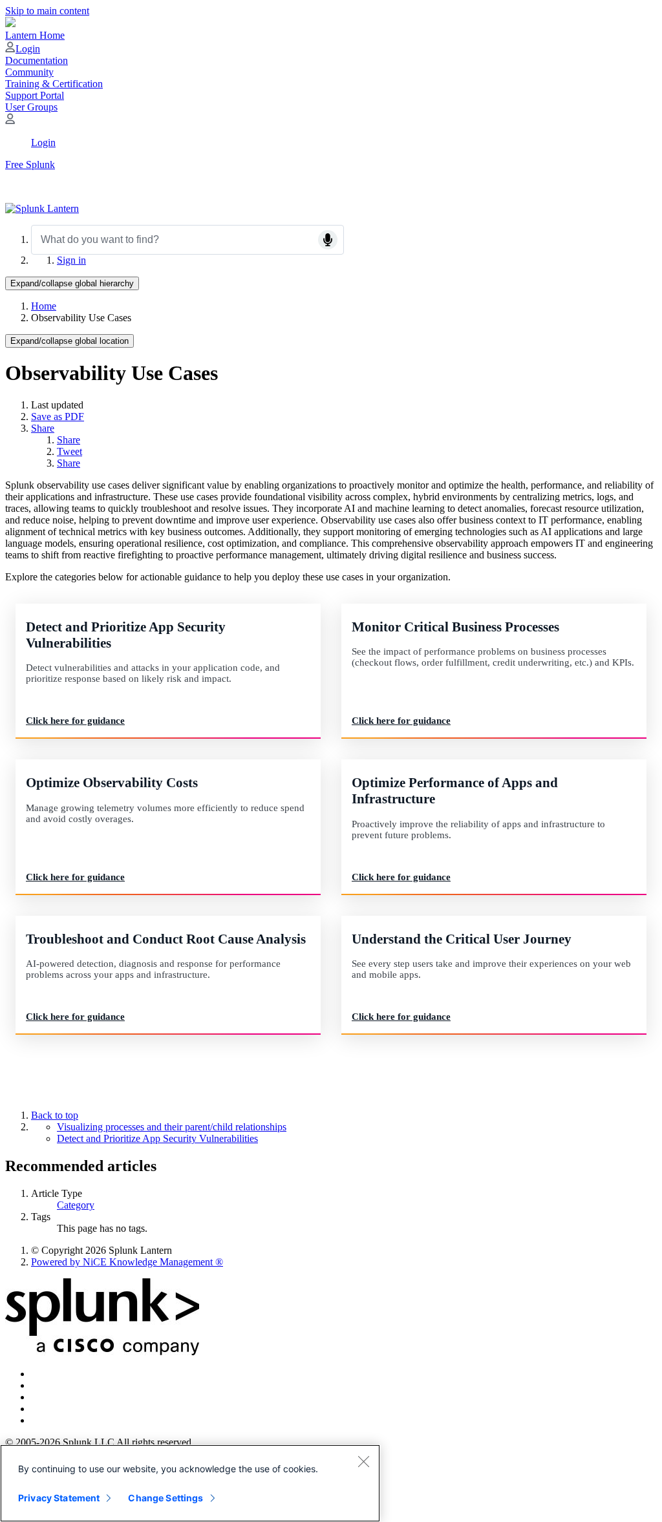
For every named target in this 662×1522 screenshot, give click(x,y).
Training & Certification (54, 83)
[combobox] (187, 240)
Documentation (36, 60)
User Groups (31, 106)
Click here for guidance (75, 720)
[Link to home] (42, 208)
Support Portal (34, 95)
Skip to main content (47, 10)
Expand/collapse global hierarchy (72, 283)
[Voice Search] (327, 239)
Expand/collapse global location (69, 341)
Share (42, 428)
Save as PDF (57, 416)
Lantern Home (35, 35)
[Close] (363, 1461)
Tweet (69, 451)
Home (43, 306)
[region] (190, 1483)
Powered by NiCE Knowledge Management (127, 1261)
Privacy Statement (59, 1497)
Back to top (54, 1115)
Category (75, 1205)
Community (29, 72)
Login (28, 48)
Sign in (71, 260)
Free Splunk (30, 164)
